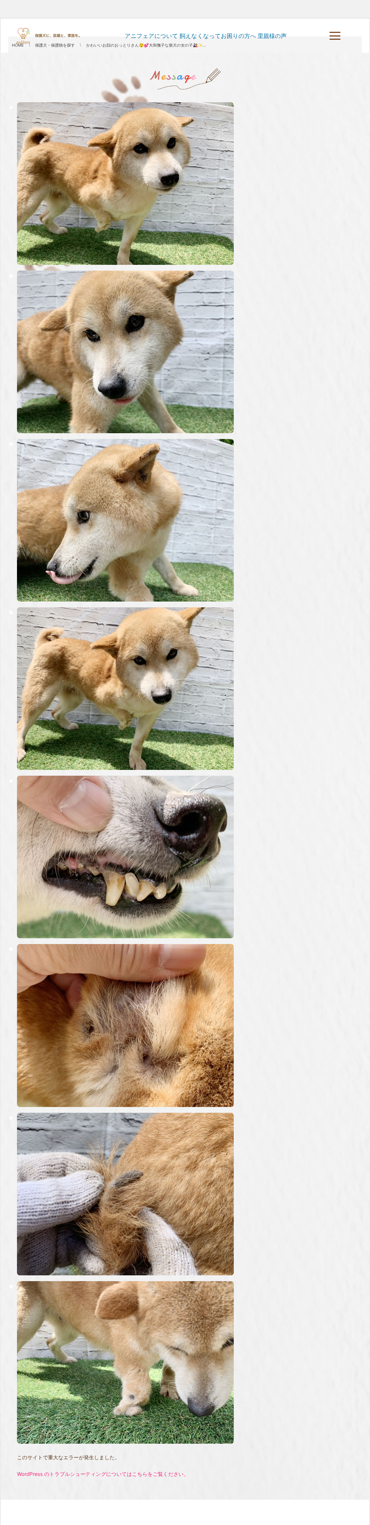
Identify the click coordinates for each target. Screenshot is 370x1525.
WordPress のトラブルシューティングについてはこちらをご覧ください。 (103, 1474)
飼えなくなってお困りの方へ (218, 35)
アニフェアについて (151, 35)
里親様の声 (272, 35)
